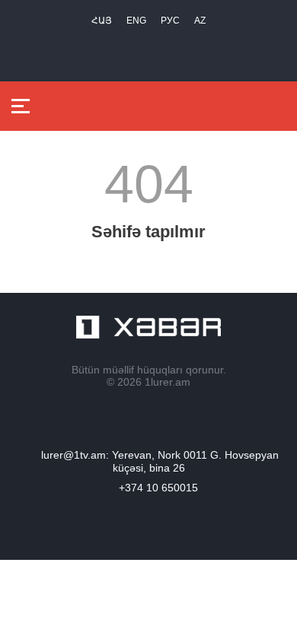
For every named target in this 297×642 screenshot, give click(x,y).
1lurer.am (167, 382)
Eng (136, 20)
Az (200, 20)
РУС (170, 20)
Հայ (101, 20)
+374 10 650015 (158, 488)
